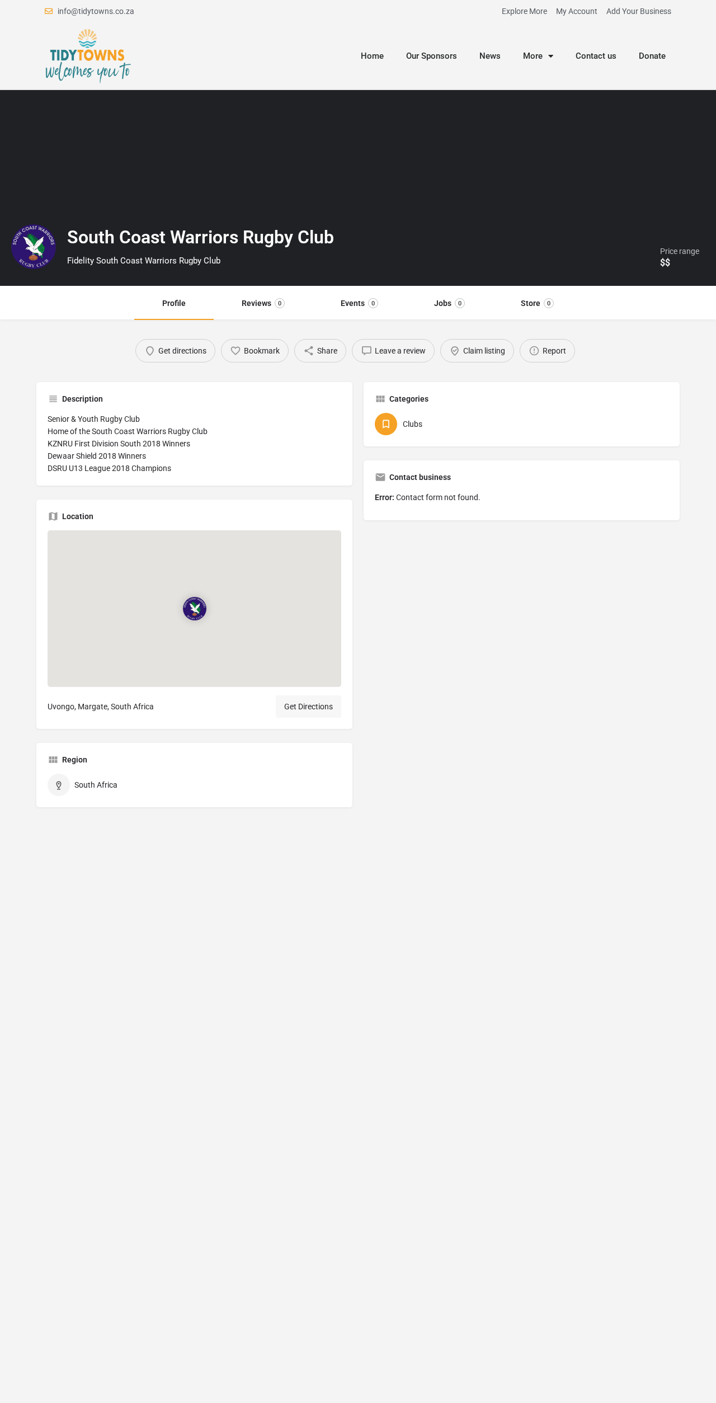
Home (372, 56)
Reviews (261, 303)
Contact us (596, 56)
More (533, 56)
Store (535, 303)
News (490, 56)
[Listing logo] (33, 246)
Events (358, 303)
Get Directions (308, 706)
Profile (174, 303)
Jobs (447, 303)
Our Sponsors (431, 56)
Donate (652, 56)
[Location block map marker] (194, 608)
